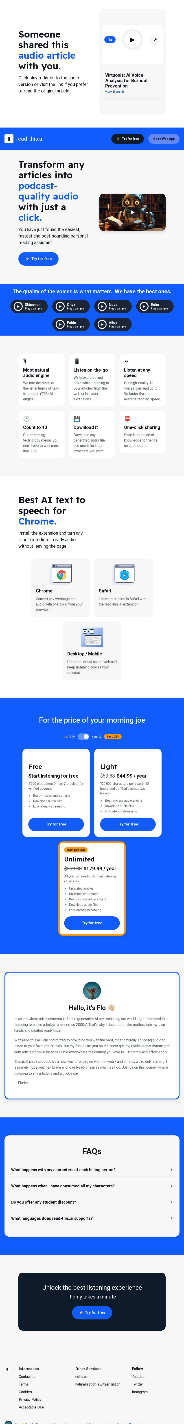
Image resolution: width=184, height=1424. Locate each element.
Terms (24, 1384)
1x (110, 40)
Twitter (137, 1384)
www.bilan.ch (114, 92)
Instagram (140, 1392)
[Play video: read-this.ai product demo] (132, 212)
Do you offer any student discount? (43, 1202)
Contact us (27, 1377)
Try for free (130, 139)
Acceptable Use (31, 1407)
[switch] (83, 736)
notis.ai (81, 1377)
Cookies (25, 1392)
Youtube (138, 1377)
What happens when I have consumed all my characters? (63, 1186)
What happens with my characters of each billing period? (63, 1169)
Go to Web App (164, 139)
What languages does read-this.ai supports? (52, 1218)
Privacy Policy (30, 1399)
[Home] (7, 1369)
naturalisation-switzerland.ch (97, 1384)
